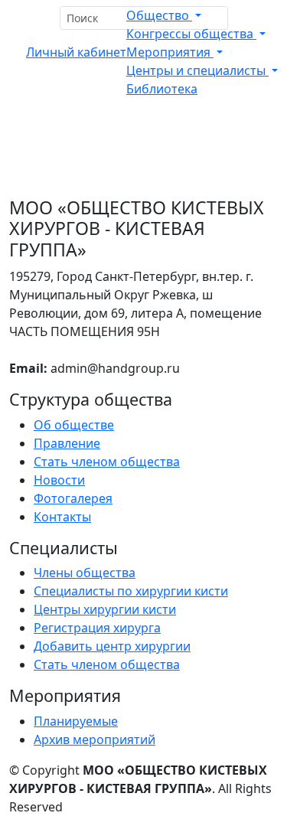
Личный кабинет (76, 52)
